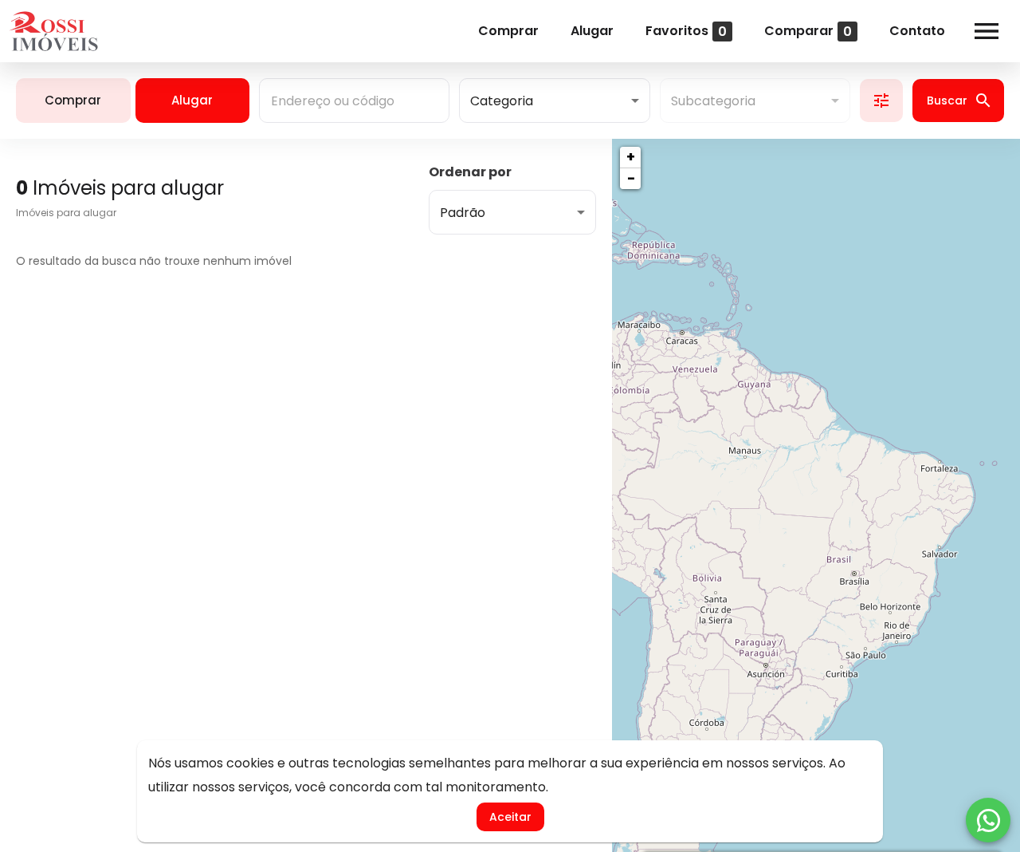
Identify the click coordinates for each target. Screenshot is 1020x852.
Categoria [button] (501, 101)
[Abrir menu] (986, 31)
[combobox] (354, 100)
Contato (917, 30)
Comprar (508, 30)
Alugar (592, 30)
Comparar (808, 31)
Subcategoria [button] (713, 101)
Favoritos (686, 31)
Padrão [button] (462, 212)
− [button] (631, 178)
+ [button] (630, 157)
